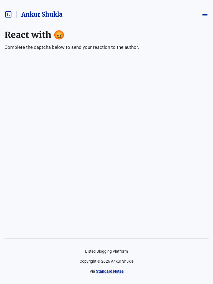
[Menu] (205, 14)
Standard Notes (110, 271)
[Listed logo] (8, 14)
